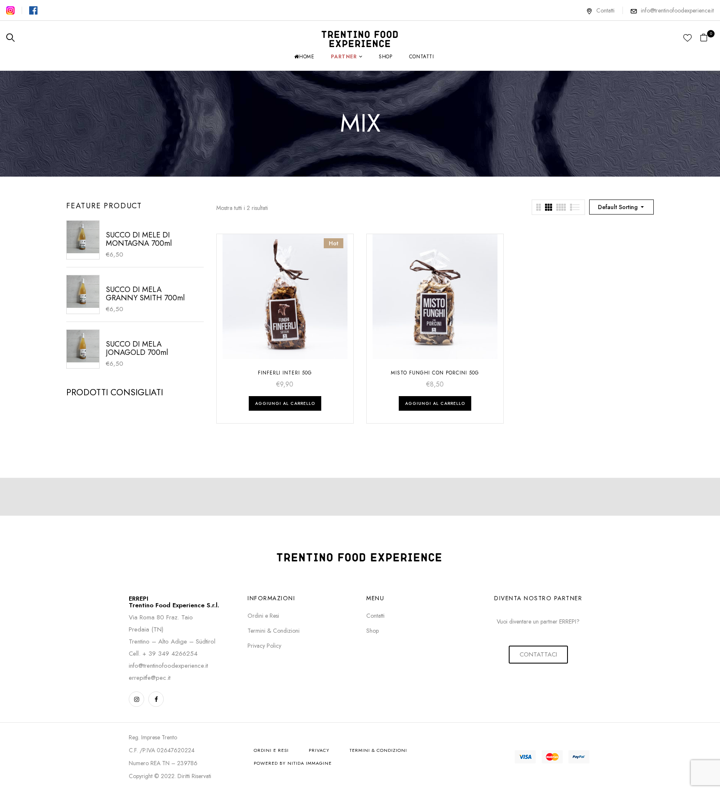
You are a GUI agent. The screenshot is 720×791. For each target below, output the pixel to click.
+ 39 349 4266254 (170, 653)
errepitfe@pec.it (149, 677)
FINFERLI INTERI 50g (285, 373)
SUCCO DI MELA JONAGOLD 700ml (137, 348)
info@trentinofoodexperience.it (677, 10)
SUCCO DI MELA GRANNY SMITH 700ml (145, 293)
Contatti (605, 10)
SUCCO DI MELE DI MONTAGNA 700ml (139, 239)
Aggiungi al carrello (285, 403)
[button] (707, 38)
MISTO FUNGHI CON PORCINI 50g (435, 373)
